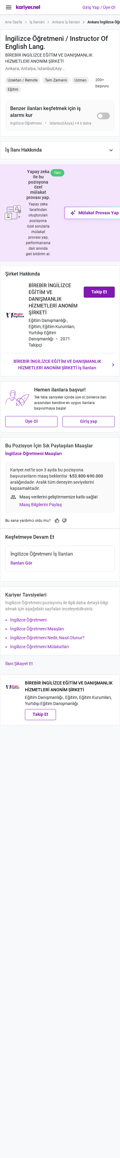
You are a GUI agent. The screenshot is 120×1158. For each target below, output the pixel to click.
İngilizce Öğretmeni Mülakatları (39, 646)
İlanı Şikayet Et (19, 663)
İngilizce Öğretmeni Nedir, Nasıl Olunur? (47, 637)
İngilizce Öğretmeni (28, 619)
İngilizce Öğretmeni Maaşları (33, 453)
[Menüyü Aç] (8, 7)
